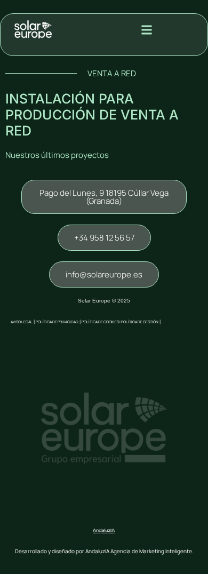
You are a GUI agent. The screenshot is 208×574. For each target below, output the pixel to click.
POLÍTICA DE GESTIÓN (139, 322)
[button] (147, 29)
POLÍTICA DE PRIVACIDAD (57, 322)
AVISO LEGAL (22, 322)
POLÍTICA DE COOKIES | (101, 322)
